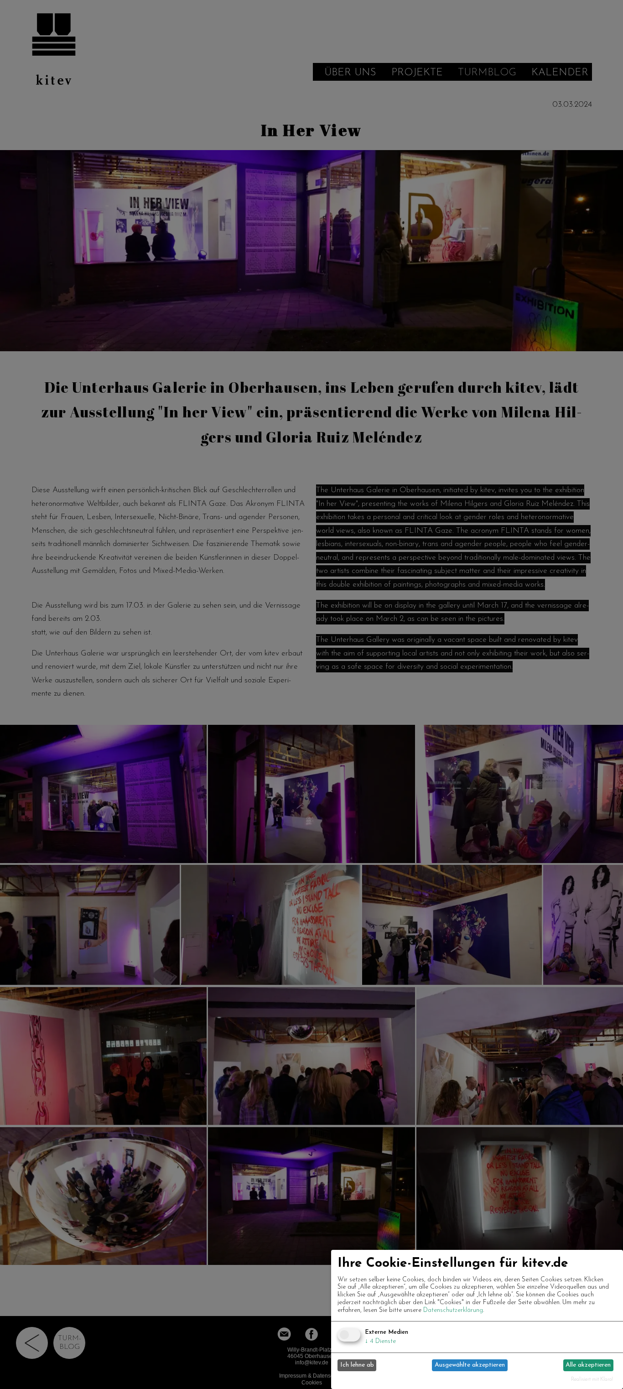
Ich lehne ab (357, 1365)
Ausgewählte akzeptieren (470, 1365)
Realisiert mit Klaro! (592, 1379)
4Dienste (380, 1341)
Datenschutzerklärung (453, 1310)
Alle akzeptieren (588, 1365)
